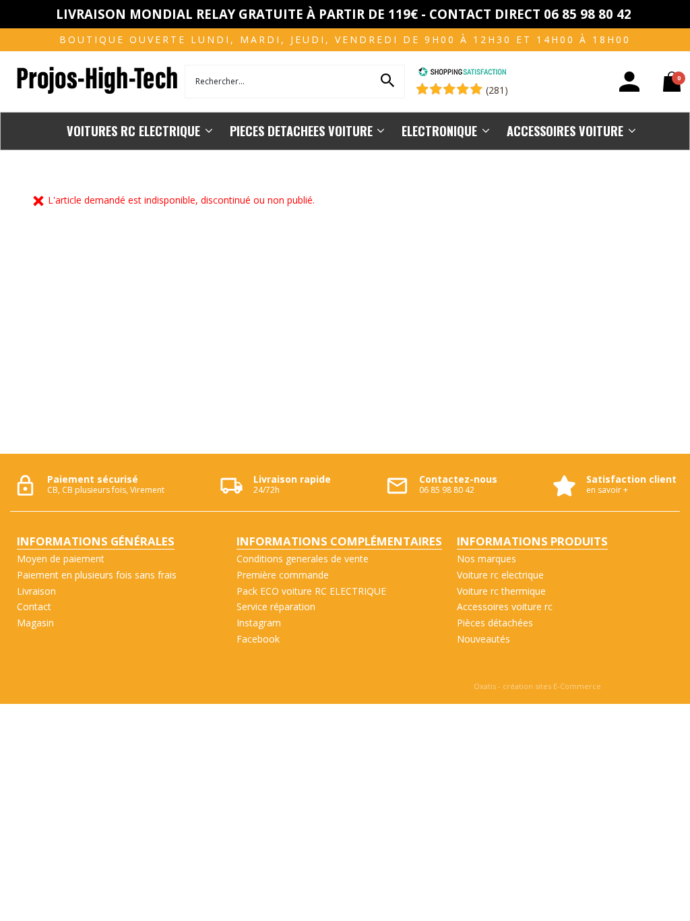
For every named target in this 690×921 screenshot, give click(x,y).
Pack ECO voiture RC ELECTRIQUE (311, 591)
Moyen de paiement (60, 558)
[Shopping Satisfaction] (462, 73)
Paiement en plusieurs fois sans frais (97, 574)
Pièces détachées (495, 622)
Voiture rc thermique (501, 591)
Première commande (283, 574)
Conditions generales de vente (303, 558)
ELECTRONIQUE (439, 130)
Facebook (258, 638)
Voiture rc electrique (500, 574)
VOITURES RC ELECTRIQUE (133, 130)
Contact (34, 606)
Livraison (36, 591)
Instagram (259, 622)
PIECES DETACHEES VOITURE (301, 130)
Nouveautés (483, 638)
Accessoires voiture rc (505, 606)
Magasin (35, 622)
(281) (497, 90)
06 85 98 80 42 (446, 490)
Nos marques (486, 558)
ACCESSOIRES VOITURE (565, 130)
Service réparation (276, 606)
